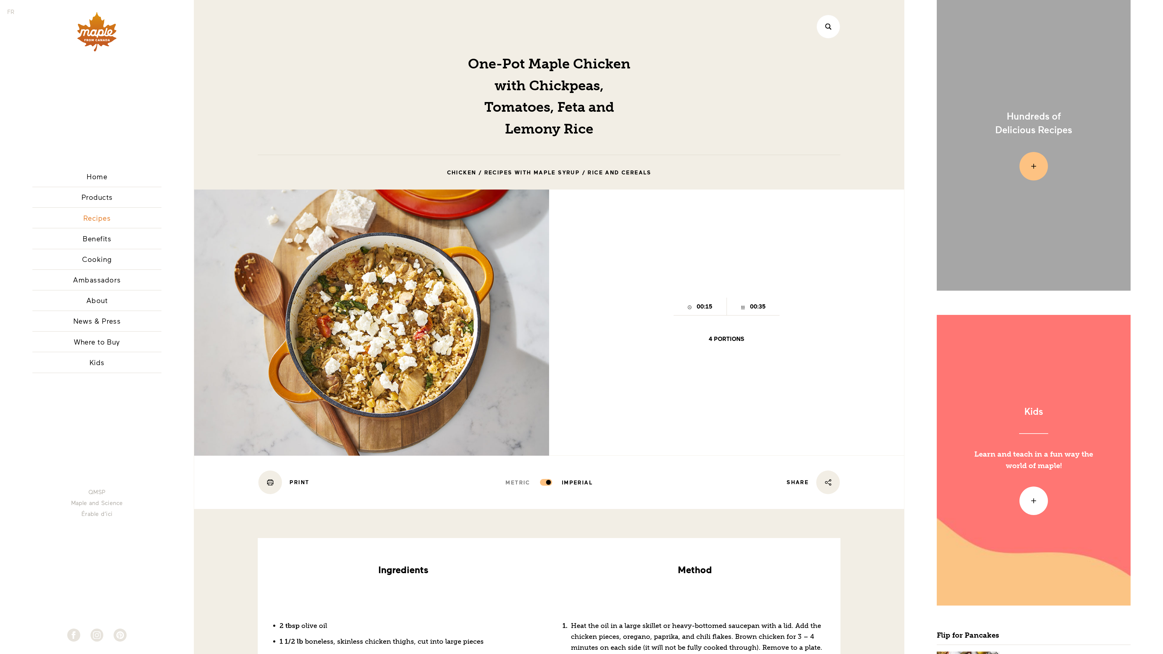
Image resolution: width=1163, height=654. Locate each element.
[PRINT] (270, 482)
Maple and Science (97, 503)
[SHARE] (828, 482)
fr (10, 11)
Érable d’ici (96, 514)
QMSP (96, 492)
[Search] (828, 27)
